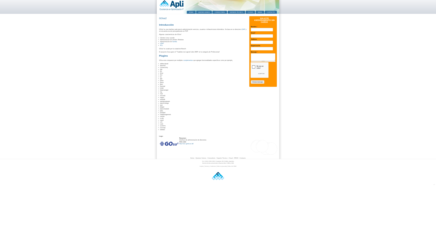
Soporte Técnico (236, 12)
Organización (255, 46)
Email (253, 33)
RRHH (260, 12)
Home (191, 12)
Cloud (250, 12)
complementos (188, 60)
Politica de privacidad (222, 166)
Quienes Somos (204, 12)
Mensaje (254, 52)
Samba (174, 41)
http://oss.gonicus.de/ (186, 144)
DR (434, 184)
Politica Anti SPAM (232, 166)
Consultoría (220, 12)
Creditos (202, 166)
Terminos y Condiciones (210, 166)
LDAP (243, 29)
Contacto (271, 12)
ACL (161, 45)
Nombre (254, 26)
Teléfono (254, 39)
